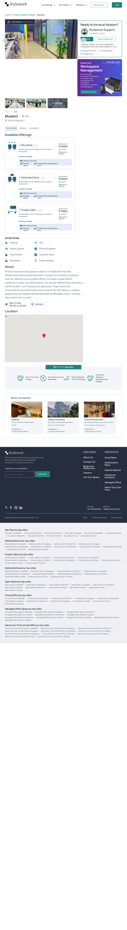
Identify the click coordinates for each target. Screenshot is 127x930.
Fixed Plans (110, 457)
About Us (88, 457)
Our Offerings (47, 5)
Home (7, 14)
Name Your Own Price (113, 488)
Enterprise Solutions (110, 476)
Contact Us (89, 461)
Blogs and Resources (89, 467)
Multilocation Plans (111, 463)
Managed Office (113, 482)
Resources (80, 5)
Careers (87, 472)
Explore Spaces (113, 469)
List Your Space (91, 477)
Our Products (64, 5)
